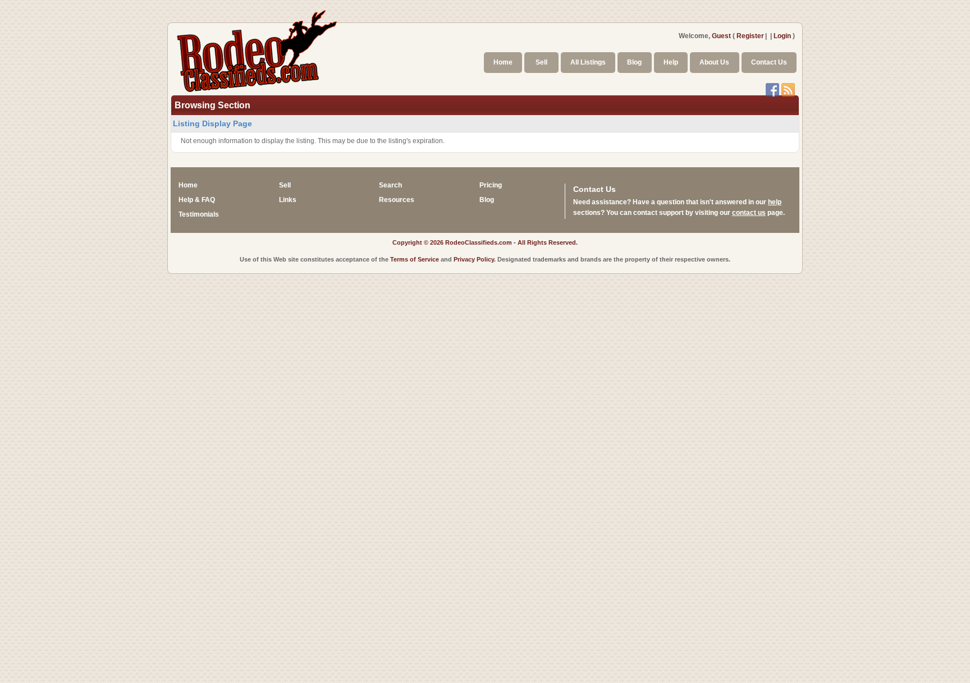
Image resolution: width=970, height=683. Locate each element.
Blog (634, 62)
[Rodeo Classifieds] (258, 49)
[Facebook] (772, 89)
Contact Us (769, 62)
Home (503, 62)
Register (750, 36)
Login (782, 36)
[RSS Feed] (788, 89)
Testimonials (199, 214)
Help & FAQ (197, 200)
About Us (714, 62)
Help (671, 62)
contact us (749, 213)
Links (287, 200)
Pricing (490, 185)
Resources (396, 200)
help (774, 202)
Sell (541, 62)
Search (390, 185)
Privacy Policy (474, 259)
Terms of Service (414, 259)
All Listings (588, 62)
